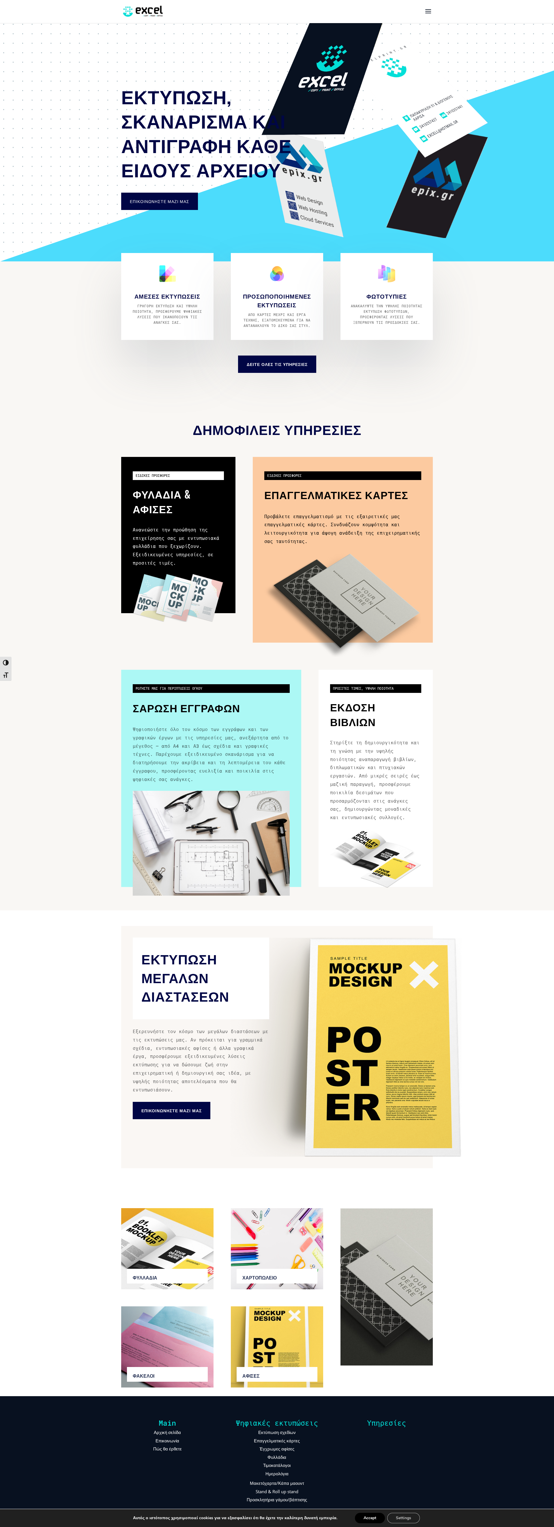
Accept (370, 1518)
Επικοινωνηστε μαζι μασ (171, 1110)
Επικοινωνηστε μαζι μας (159, 201)
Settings (403, 1518)
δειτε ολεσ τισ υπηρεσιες (277, 364)
